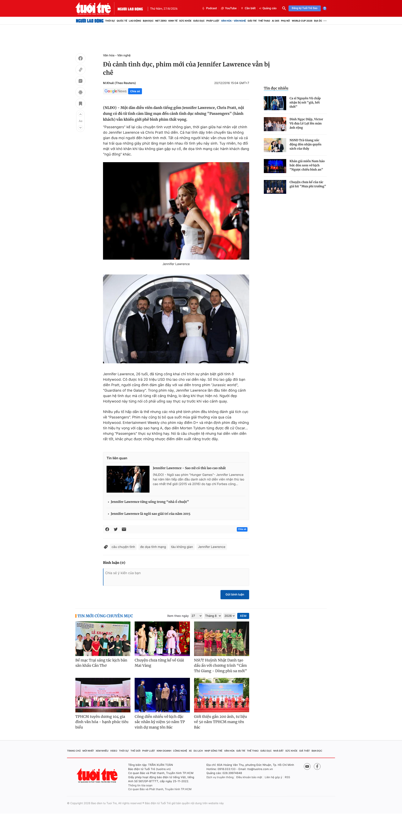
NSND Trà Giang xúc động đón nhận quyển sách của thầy (305, 144)
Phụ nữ (285, 20)
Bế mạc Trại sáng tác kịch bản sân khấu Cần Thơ (101, 663)
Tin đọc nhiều (276, 88)
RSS (287, 777)
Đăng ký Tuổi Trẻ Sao (304, 8)
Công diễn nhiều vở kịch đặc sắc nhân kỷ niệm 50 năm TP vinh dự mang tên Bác (160, 722)
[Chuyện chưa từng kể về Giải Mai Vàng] (162, 638)
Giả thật (304, 750)
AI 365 (275, 20)
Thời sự (110, 20)
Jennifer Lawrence (211, 547)
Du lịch (198, 750)
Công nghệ (180, 750)
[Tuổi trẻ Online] (98, 775)
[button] (80, 114)
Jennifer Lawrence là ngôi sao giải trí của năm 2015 (150, 514)
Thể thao (264, 20)
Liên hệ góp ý (273, 777)
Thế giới (135, 750)
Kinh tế (173, 20)
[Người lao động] (130, 8)
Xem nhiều (102, 750)
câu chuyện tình (123, 547)
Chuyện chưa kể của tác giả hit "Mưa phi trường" (308, 184)
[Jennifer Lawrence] (176, 211)
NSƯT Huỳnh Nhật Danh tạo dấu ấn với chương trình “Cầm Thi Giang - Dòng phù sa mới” (220, 665)
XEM (243, 616)
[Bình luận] (80, 81)
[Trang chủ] (89, 20)
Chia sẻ (135, 91)
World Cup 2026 (302, 20)
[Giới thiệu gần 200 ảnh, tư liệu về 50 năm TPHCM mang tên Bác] (221, 695)
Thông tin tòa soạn (140, 785)
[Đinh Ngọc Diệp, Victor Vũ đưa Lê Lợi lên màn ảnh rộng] (275, 124)
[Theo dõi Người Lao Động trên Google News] (115, 91)
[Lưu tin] (80, 104)
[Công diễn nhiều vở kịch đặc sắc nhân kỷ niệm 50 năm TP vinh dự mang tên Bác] (162, 695)
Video (113, 750)
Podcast (211, 8)
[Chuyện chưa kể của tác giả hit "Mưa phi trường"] (275, 187)
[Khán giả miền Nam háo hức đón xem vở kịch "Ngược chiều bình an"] (275, 166)
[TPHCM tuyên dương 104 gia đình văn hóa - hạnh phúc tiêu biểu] (102, 695)
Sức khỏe (185, 20)
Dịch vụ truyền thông (220, 777)
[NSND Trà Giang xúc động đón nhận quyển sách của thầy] (275, 145)
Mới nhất (88, 750)
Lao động (135, 20)
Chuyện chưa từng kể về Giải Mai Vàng (159, 663)
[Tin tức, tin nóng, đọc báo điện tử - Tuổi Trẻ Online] (96, 8)
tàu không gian (182, 547)
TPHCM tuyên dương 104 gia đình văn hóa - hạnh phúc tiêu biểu (101, 722)
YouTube (231, 8)
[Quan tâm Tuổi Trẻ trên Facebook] (317, 766)
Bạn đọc (148, 20)
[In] (80, 92)
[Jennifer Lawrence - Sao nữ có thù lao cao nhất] (128, 479)
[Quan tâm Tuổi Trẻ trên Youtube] (307, 766)
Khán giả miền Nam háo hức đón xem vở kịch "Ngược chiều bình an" (307, 165)
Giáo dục (199, 20)
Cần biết (250, 8)
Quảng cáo (270, 8)
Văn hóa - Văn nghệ (233, 20)
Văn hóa (229, 750)
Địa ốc (318, 20)
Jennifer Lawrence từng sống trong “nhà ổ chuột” (150, 502)
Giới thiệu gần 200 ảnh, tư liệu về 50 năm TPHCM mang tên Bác (220, 722)
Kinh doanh (164, 750)
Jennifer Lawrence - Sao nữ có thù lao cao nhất (189, 468)
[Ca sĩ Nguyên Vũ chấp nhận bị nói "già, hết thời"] (275, 103)
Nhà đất (278, 750)
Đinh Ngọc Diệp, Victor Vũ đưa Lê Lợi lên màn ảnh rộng (306, 123)
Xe (190, 750)
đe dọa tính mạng (153, 547)
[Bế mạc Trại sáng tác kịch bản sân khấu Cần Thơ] (102, 638)
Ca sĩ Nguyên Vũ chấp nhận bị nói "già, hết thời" (305, 102)
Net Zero (161, 20)
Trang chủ (74, 750)
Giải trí (251, 20)
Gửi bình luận (234, 594)
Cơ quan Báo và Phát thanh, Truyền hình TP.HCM (160, 789)
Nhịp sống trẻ (213, 750)
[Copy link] (80, 70)
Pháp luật (212, 20)
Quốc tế (122, 20)
